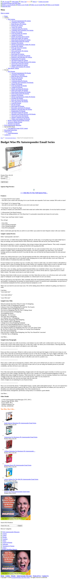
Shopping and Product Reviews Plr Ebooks (23, 114)
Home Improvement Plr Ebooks (20, 93)
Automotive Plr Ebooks (18, 74)
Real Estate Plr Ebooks (17, 106)
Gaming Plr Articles (16, 35)
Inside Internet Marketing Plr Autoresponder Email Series (20, 423)
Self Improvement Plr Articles (19, 60)
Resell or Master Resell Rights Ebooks (18, 120)
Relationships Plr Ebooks (18, 111)
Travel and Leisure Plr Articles (19, 63)
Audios (4, 535)
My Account (5, 1)
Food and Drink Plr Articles (19, 33)
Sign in (35, 1)
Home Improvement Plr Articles (20, 41)
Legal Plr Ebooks (16, 103)
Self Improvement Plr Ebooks (19, 112)
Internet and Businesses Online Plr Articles (23, 44)
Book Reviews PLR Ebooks (19, 76)
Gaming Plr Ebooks (16, 87)
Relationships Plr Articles (18, 59)
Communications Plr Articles (19, 29)
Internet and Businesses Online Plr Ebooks (23, 97)
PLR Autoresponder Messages (12, 125)
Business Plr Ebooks (17, 78)
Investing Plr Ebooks (17, 98)
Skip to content (5, 13)
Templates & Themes (8, 546)
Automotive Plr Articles (18, 22)
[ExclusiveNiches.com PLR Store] (11, 3)
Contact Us (7, 134)
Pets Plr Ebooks (15, 104)
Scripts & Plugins (7, 542)
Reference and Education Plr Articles (21, 57)
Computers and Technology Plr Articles (22, 30)
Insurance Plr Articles (17, 43)
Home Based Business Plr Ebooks (20, 92)
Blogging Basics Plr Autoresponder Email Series (17, 465)
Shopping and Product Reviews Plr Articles (23, 62)
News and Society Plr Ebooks (19, 101)
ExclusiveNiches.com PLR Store (20, 577)
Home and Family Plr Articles (19, 38)
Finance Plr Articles (16, 32)
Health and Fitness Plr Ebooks (19, 89)
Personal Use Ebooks (14, 123)
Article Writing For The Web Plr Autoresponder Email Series (21, 479)
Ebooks (4, 537)
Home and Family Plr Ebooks (19, 90)
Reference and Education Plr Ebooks (21, 109)
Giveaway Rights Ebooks (15, 122)
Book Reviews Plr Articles (18, 24)
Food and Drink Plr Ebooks (19, 85)
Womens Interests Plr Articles (19, 65)
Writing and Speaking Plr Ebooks (20, 119)
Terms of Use (8, 131)
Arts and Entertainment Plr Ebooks (21, 73)
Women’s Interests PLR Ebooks (20, 117)
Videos (4, 548)
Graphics (5, 539)
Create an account (43, 1)
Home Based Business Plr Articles (20, 40)
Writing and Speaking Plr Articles (20, 66)
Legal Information (13, 133)
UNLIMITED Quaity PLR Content (18, 128)
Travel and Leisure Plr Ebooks (19, 116)
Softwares (5, 544)
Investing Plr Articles (17, 46)
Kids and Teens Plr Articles (19, 47)
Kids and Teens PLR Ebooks (19, 100)
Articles (4, 533)
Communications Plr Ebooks (19, 81)
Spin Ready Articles (13, 68)
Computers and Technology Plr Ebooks (22, 82)
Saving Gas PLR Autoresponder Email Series (17, 491)
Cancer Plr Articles (16, 27)
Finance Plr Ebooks (16, 84)
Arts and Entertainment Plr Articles (21, 21)
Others (4, 540)
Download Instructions (10, 130)
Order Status (15, 1)
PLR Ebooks (11, 71)
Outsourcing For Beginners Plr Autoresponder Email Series (20, 437)
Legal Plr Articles (16, 49)
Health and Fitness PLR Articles (20, 36)
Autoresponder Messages (24, 576)
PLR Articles (11, 19)
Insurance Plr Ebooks (17, 95)
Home (6, 16)
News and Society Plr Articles (19, 51)
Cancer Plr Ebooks (16, 79)
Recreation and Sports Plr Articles (20, 55)
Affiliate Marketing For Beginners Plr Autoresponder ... (19, 451)
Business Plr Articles (17, 25)
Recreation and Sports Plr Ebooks (20, 108)
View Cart (23, 1)
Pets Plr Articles (15, 52)
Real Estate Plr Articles (17, 54)
